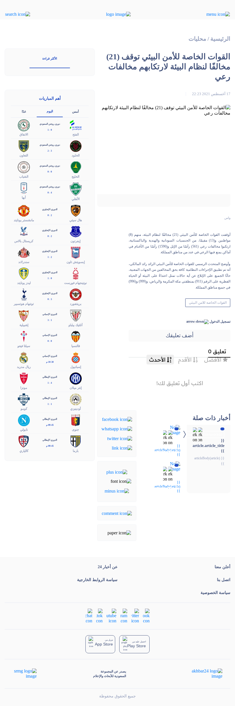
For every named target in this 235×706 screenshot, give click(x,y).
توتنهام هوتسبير (24, 303)
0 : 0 (50, 171)
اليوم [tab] (50, 111)
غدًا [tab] (24, 111)
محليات (197, 39)
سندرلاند (23, 262)
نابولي (24, 429)
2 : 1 (50, 257)
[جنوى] (76, 419)
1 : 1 (50, 404)
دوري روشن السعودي (50, 124)
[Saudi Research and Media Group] (25, 673)
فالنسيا (75, 346)
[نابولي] (24, 419)
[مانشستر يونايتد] (24, 210)
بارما (76, 450)
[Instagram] (123, 615)
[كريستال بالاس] (24, 231)
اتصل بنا (223, 580)
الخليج (75, 176)
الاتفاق (23, 134)
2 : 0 (50, 215)
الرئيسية (220, 39)
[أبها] (24, 187)
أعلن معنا (222, 567)
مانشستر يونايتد (24, 220)
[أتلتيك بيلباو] (76, 315)
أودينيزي (75, 408)
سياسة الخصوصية (215, 593)
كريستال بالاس (23, 241)
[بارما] (76, 440)
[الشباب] (24, 166)
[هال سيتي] (76, 210)
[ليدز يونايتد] (24, 273)
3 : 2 (50, 151)
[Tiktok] (99, 615)
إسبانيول (75, 366)
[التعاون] (24, 145)
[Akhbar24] (202, 673)
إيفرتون (75, 241)
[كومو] (24, 399)
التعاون (23, 155)
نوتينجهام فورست (75, 283)
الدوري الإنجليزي (49, 209)
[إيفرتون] (76, 231)
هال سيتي (75, 220)
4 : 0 (50, 192)
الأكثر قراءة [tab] (49, 58)
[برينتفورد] (76, 294)
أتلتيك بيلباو (75, 325)
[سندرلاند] (24, 252)
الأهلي (76, 199)
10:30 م (50, 362)
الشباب (23, 176)
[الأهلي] (76, 188)
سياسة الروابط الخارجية (97, 580)
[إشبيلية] (24, 315)
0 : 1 (50, 130)
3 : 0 (50, 299)
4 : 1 (50, 383)
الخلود (76, 155)
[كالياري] (24, 440)
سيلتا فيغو (23, 346)
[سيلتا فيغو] (24, 336)
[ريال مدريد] (24, 356)
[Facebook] (117, 419)
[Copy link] (122, 447)
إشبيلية (23, 325)
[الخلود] (76, 145)
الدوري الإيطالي (49, 377)
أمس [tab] (75, 111)
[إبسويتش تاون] (76, 252)
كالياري (23, 450)
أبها (24, 197)
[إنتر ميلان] (76, 377)
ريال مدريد (24, 366)
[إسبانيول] (76, 356)
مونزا (23, 387)
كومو (24, 408)
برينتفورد (75, 303)
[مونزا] (24, 377)
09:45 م (50, 425)
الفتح (76, 134)
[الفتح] (76, 124)
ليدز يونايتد (24, 283)
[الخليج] (76, 166)
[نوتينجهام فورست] (76, 273)
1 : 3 (50, 320)
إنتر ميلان (76, 387)
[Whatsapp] (116, 428)
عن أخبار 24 (107, 567)
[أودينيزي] (76, 399)
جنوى (75, 429)
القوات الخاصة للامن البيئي (208, 303)
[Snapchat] (88, 615)
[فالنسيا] (76, 336)
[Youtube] (111, 615)
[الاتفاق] (24, 124)
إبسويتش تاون (75, 262)
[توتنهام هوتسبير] (24, 294)
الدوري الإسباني (49, 314)
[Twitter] (119, 438)
